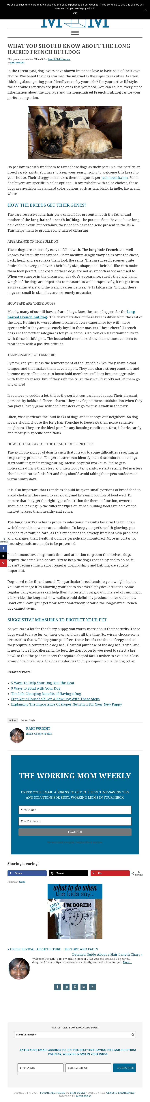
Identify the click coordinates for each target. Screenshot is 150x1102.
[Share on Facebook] (3, 548)
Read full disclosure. (59, 59)
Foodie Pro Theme (52, 1093)
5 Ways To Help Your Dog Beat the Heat (42, 683)
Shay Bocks (77, 1093)
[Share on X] (3, 556)
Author (12, 720)
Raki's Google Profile (39, 733)
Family (22, 882)
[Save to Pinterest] (3, 563)
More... (127, 962)
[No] (145, 10)
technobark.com (115, 178)
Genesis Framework (120, 1093)
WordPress (83, 1096)
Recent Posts (28, 720)
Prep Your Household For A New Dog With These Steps (55, 699)
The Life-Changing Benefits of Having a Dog (46, 694)
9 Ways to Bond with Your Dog (35, 688)
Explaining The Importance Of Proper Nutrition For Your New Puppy (66, 704)
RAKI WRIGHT (38, 728)
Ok (75, 13)
